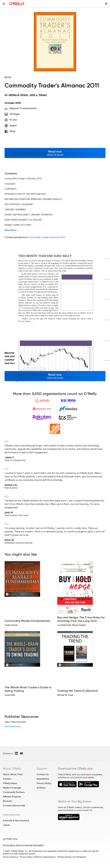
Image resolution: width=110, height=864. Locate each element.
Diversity (7, 801)
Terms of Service (10, 857)
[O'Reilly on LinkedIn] (16, 753)
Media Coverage (12, 787)
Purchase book (12, 726)
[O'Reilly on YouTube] (21, 753)
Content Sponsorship (14, 805)
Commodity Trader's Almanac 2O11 (46, 237)
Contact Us (43, 774)
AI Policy (41, 787)
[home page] (16, 3)
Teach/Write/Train (13, 774)
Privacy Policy (44, 783)
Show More (10, 230)
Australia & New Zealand (16, 820)
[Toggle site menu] (3, 3)
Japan (6, 824)
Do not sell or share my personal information (23, 845)
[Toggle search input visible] (106, 3)
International (11, 814)
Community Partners (13, 792)
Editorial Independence (45, 857)
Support (42, 768)
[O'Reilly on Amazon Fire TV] (68, 819)
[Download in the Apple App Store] (67, 786)
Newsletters (43, 778)
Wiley (12, 131)
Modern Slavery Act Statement (72, 857)
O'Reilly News (10, 783)
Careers (7, 778)
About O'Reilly (12, 768)
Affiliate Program (12, 796)
